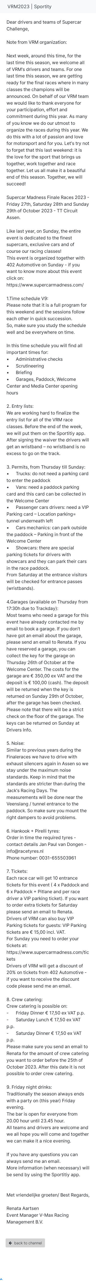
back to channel (27, 1243)
